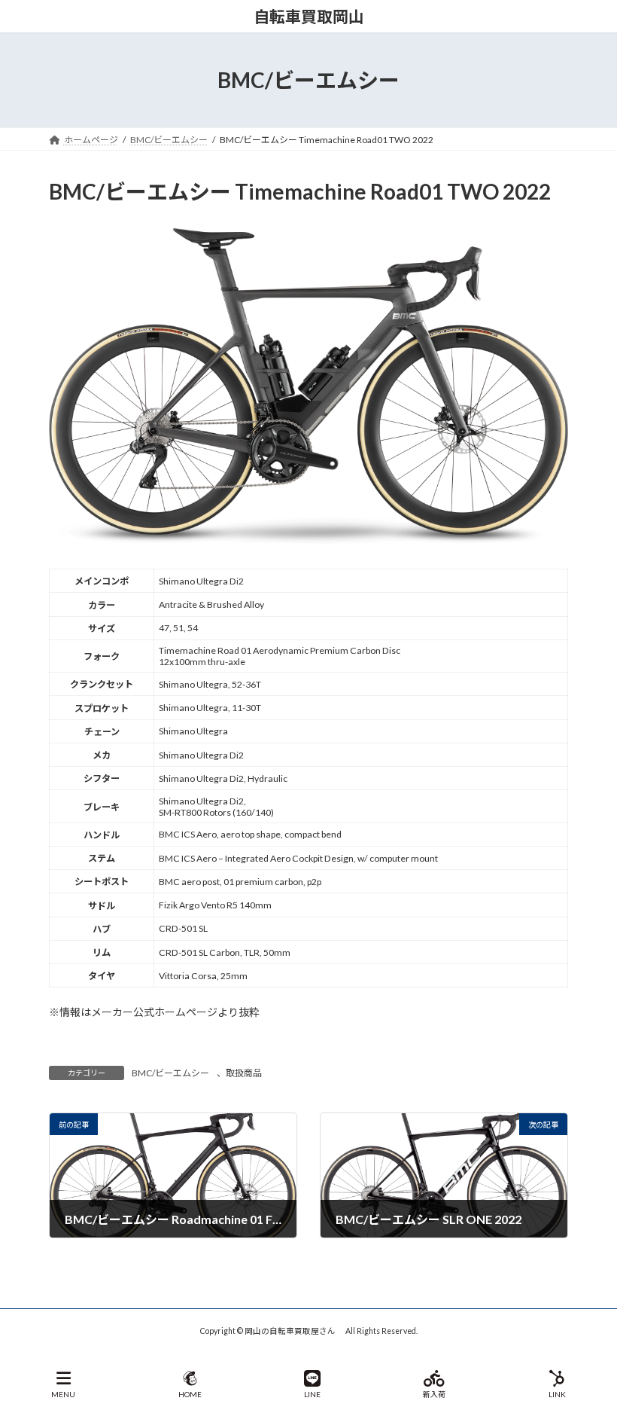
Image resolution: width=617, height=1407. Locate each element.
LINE (312, 1394)
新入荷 (434, 1394)
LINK (557, 1394)
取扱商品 (244, 1073)
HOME (190, 1394)
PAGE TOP (593, 1337)
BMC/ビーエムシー (170, 1073)
